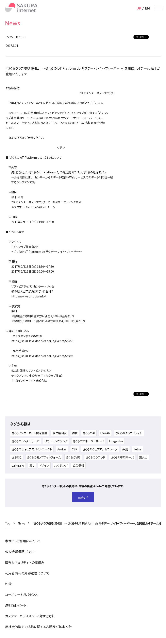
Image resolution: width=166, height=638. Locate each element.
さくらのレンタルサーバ (25, 441)
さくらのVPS (73, 457)
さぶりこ (17, 457)
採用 (125, 449)
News (21, 523)
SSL (31, 465)
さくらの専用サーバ (122, 457)
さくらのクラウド (95, 457)
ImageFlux (116, 441)
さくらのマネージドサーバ (88, 441)
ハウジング (60, 465)
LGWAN (105, 433)
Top (8, 523)
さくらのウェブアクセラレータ (100, 449)
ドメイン (44, 465)
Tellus (137, 449)
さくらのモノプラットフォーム (44, 457)
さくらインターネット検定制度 (29, 433)
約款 (75, 433)
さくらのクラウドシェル (128, 433)
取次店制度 (59, 433)
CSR (74, 449)
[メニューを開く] (159, 8)
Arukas (62, 449)
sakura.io (18, 465)
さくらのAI (89, 433)
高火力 (143, 457)
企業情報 (78, 465)
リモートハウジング (56, 441)
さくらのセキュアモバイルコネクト (32, 449)
